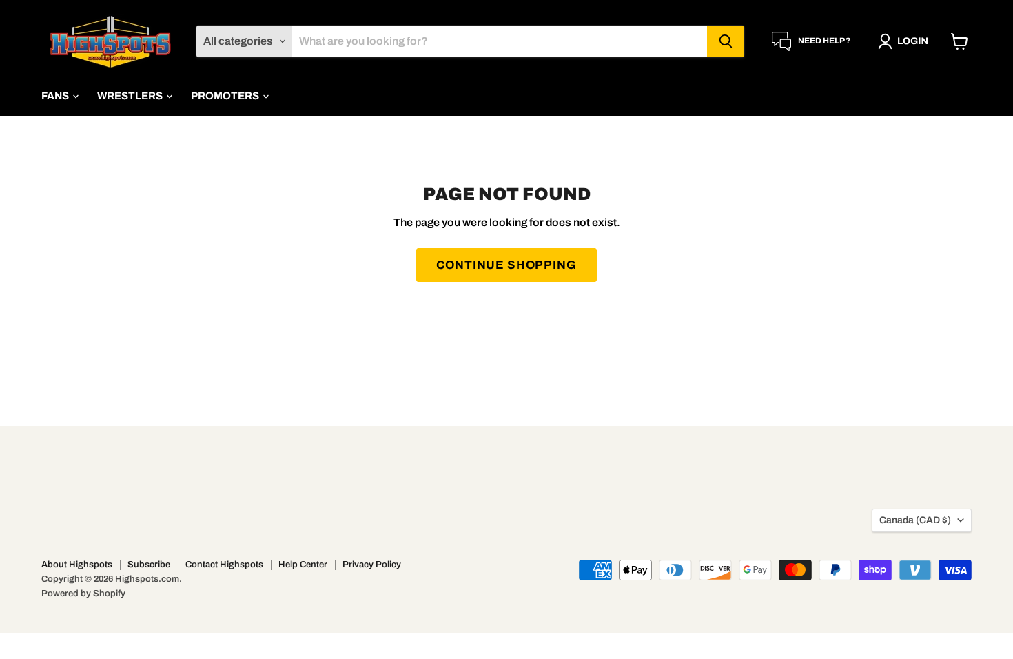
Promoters (226, 95)
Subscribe (148, 564)
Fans (56, 95)
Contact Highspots (224, 564)
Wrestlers (131, 95)
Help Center (302, 564)
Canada (915, 520)
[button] (906, 41)
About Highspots (76, 564)
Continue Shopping (506, 265)
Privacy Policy (371, 564)
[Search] (725, 41)
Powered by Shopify (83, 593)
